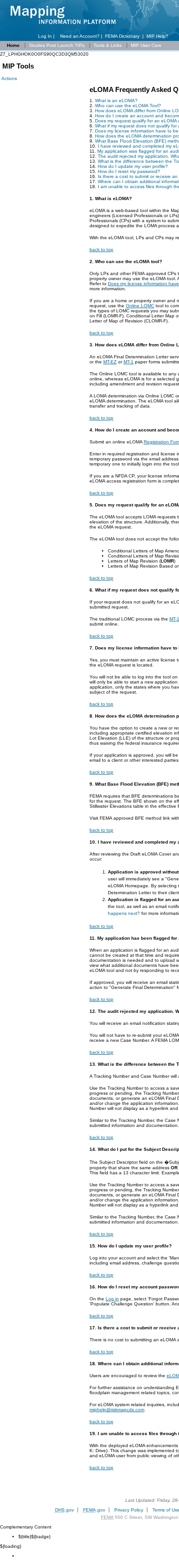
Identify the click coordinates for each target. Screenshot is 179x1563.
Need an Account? (80, 36)
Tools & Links (108, 45)
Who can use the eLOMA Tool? (128, 105)
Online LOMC (140, 305)
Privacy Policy (128, 1509)
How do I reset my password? (129, 171)
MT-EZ (110, 361)
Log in (112, 1298)
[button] (8, 78)
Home (13, 45)
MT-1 (128, 361)
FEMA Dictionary (122, 36)
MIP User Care (146, 45)
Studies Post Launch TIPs (57, 45)
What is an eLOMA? (116, 100)
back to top (101, 249)
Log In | (47, 36)
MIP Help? (157, 36)
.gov (64, 1509)
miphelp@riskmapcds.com (117, 1409)
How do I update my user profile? (133, 166)
